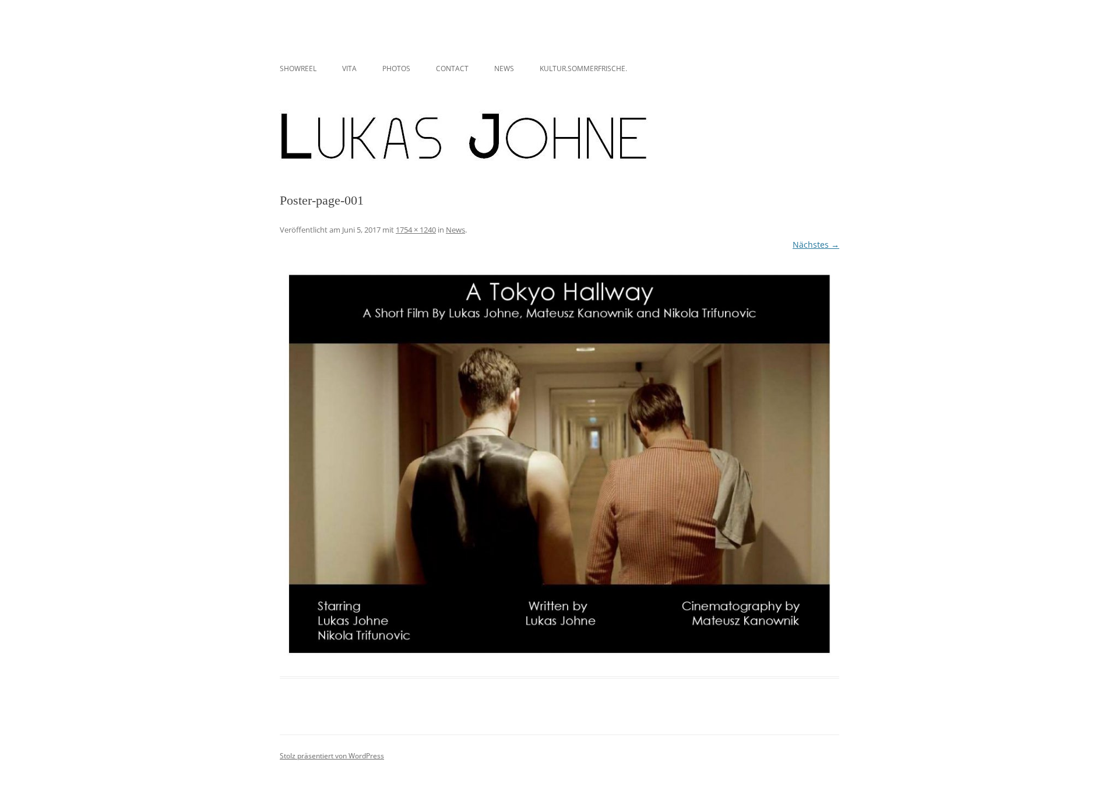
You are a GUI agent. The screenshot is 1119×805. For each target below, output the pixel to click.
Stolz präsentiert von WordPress (332, 756)
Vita (349, 68)
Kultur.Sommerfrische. (583, 68)
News (504, 68)
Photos (396, 68)
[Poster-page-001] (559, 465)
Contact (452, 68)
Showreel (298, 68)
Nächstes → (816, 244)
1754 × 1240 (416, 229)
